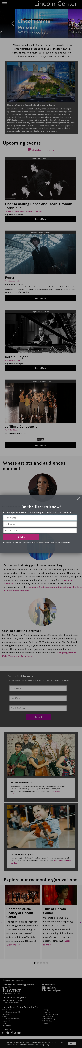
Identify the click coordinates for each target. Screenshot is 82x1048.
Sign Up (21, 537)
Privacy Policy (65, 542)
